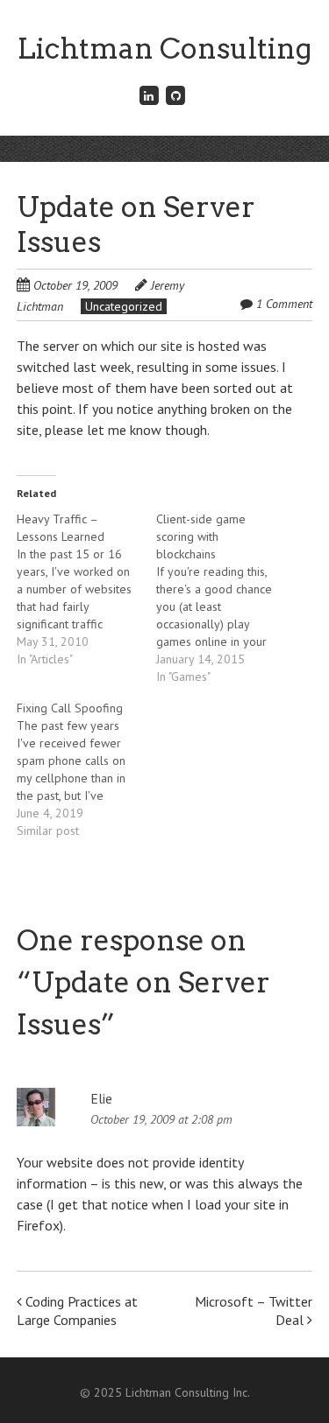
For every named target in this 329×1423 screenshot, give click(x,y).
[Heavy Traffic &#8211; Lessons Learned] (86, 589)
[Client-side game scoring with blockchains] (226, 597)
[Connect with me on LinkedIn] (149, 95)
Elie (101, 1098)
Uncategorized (123, 306)
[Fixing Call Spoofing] (86, 769)
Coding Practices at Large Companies (77, 1310)
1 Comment (284, 304)
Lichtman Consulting (164, 49)
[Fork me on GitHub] (176, 95)
